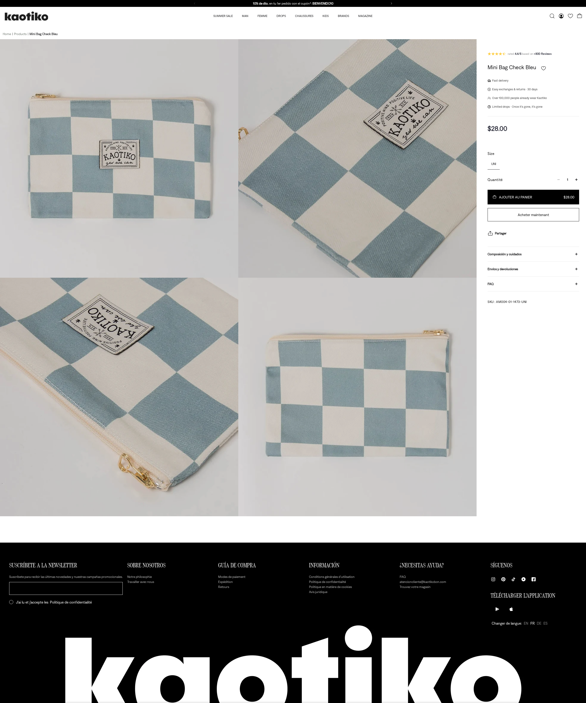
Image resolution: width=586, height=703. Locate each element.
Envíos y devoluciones (503, 269)
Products (20, 34)
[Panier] (579, 16)
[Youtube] (523, 579)
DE (539, 623)
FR (532, 623)
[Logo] (26, 16)
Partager (501, 233)
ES (545, 623)
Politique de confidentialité (71, 602)
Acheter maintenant (533, 215)
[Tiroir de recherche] (552, 16)
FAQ (491, 284)
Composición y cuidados (504, 254)
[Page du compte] (561, 16)
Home (7, 34)
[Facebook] (534, 579)
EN (526, 623)
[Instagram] (493, 579)
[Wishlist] (570, 16)
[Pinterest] (503, 579)
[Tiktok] (513, 579)
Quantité (495, 180)
